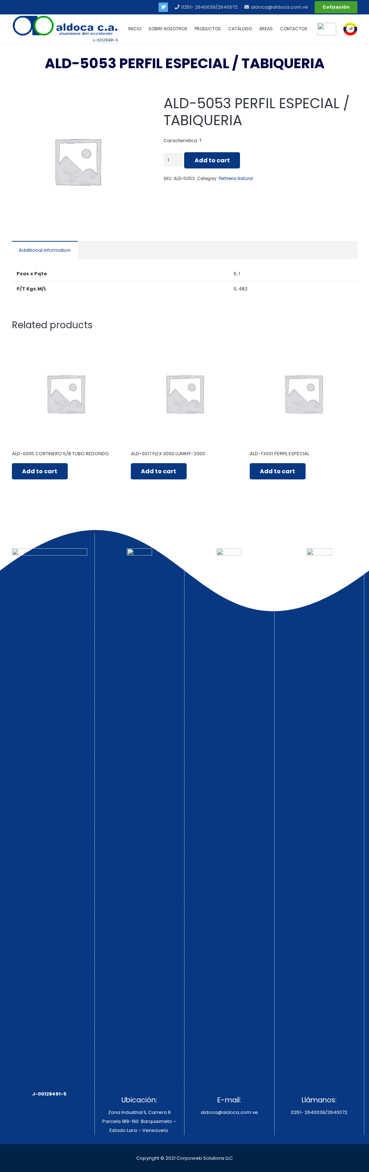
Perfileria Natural (236, 178)
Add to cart (212, 160)
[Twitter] (163, 7)
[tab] (45, 250)
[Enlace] (350, 29)
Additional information (45, 250)
